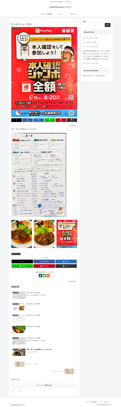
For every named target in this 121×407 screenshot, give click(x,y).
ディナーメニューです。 (91, 38)
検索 (84, 21)
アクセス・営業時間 (91, 402)
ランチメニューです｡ (90, 42)
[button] (72, 120)
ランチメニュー (16, 253)
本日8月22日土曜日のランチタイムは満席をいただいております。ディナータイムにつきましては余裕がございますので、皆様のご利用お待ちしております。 (96, 55)
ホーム (100, 402)
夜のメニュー (107, 402)
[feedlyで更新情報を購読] (44, 275)
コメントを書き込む (44, 385)
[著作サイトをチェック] (40, 275)
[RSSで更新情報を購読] (48, 275)
